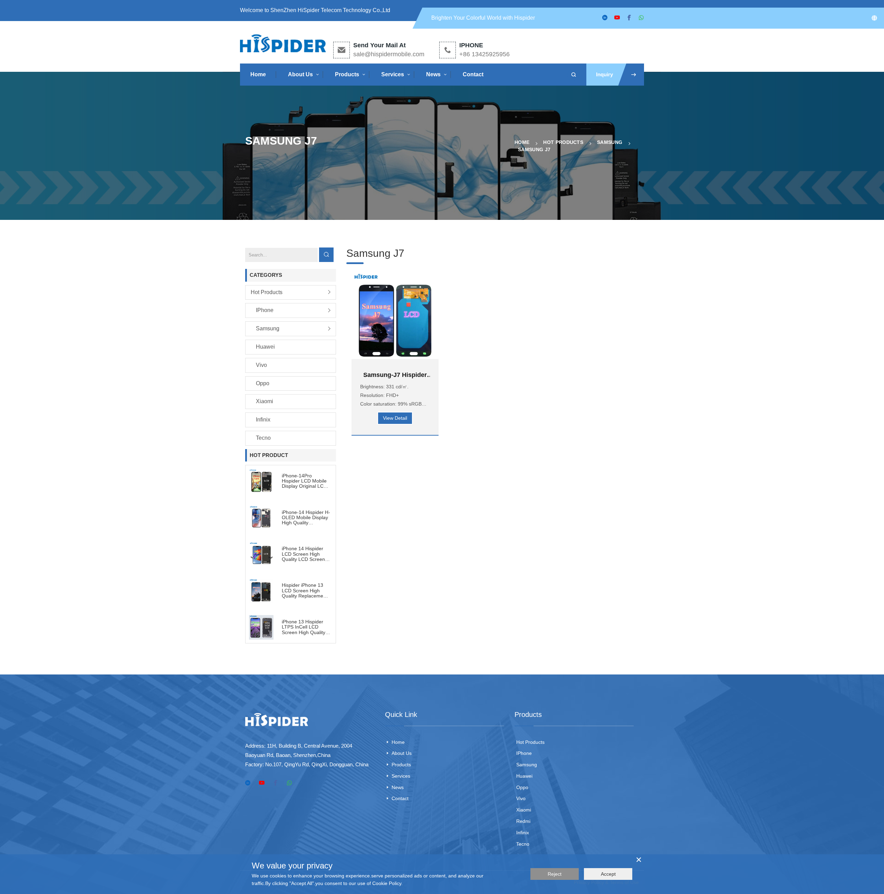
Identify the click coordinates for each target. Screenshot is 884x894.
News (433, 74)
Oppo (262, 383)
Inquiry (604, 74)
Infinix (263, 419)
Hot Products (563, 142)
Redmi (523, 821)
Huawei (265, 347)
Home (258, 74)
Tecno (263, 438)
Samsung (609, 142)
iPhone (264, 310)
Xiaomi (264, 401)
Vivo (261, 365)
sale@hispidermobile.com (388, 54)
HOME (522, 142)
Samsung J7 (534, 149)
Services (392, 74)
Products (347, 74)
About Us (300, 74)
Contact (473, 74)
